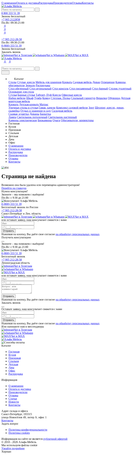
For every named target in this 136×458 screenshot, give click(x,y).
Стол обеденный (18, 88)
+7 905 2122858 (10, 19)
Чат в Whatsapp (55, 55)
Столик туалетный (120, 88)
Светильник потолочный (32, 117)
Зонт (91, 107)
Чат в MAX (82, 55)
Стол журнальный (40, 88)
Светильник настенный (62, 117)
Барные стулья (26, 94)
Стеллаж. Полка (60, 98)
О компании (8, 2)
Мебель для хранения (48, 82)
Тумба (38, 98)
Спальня (13, 361)
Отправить (8, 231)
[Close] (2, 241)
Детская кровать (29, 104)
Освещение (108, 82)
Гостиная (13, 351)
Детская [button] (13, 136)
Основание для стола (21, 91)
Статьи (12, 398)
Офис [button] (11, 142)
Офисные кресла (72, 94)
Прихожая (14, 357)
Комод (46, 98)
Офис (11, 370)
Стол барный (100, 88)
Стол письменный (80, 88)
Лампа (12, 117)
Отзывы (77, 2)
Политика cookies (19, 432)
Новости (13, 401)
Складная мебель (62, 110)
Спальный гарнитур (83, 98)
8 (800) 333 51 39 (11, 45)
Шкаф (29, 98)
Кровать (67, 82)
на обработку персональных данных (78, 234)
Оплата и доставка (27, 2)
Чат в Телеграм (23, 55)
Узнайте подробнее (13, 448)
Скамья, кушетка (18, 113)
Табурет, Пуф (44, 94)
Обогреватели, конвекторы (77, 120)
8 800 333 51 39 (10, 13)
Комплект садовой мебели (72, 107)
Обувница (114, 98)
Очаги (56, 120)
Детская (13, 364)
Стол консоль (60, 88)
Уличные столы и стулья (23, 107)
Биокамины (45, 120)
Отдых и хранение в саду (35, 110)
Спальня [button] (13, 133)
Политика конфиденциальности (27, 429)
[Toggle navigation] (5, 73)
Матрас (43, 104)
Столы (12, 82)
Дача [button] (11, 139)
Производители (62, 2)
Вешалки (101, 98)
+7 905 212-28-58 (11, 39)
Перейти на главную (13, 188)
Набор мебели (17, 98)
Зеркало (30, 85)
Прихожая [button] (14, 129)
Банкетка (45, 113)
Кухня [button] (12, 126)
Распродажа (46, 2)
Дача (11, 367)
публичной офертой (55, 438)
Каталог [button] (19, 78)
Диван (96, 82)
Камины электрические (22, 120)
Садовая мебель (82, 82)
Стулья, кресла (26, 82)
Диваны (34, 113)
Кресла (56, 94)
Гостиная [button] (13, 123)
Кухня (12, 354)
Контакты (88, 2)
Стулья (12, 94)
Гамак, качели (47, 107)
